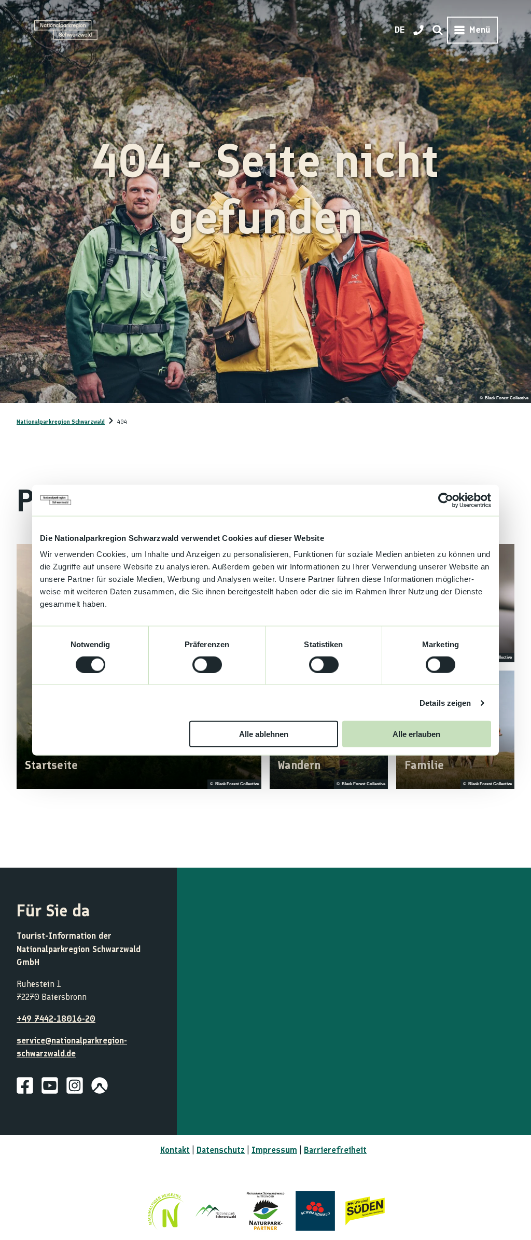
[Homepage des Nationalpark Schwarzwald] (215, 1211)
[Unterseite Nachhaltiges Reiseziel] (166, 1211)
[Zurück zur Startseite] (66, 30)
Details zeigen (445, 702)
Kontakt (175, 1150)
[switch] (207, 664)
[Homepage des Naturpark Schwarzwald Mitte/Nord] (265, 1211)
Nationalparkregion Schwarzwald (61, 421)
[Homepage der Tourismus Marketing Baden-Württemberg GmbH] (365, 1211)
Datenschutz (221, 1150)
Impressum (274, 1150)
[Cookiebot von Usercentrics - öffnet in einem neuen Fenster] (445, 500)
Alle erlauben (416, 734)
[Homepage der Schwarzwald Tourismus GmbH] (315, 1211)
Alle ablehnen (263, 734)
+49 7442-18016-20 (56, 1018)
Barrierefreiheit (335, 1150)
